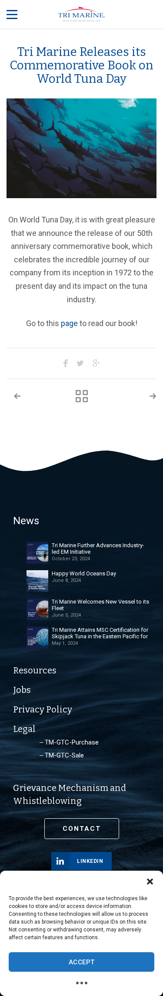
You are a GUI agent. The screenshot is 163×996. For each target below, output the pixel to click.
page (69, 323)
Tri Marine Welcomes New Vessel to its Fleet (100, 604)
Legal (24, 729)
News (26, 521)
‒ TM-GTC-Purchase (69, 742)
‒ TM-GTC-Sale (62, 755)
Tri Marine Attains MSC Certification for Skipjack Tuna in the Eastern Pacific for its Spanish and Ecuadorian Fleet (100, 633)
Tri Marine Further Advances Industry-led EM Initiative (98, 548)
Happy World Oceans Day (84, 573)
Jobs (22, 690)
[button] (150, 881)
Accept (82, 962)
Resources (35, 670)
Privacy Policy (42, 709)
